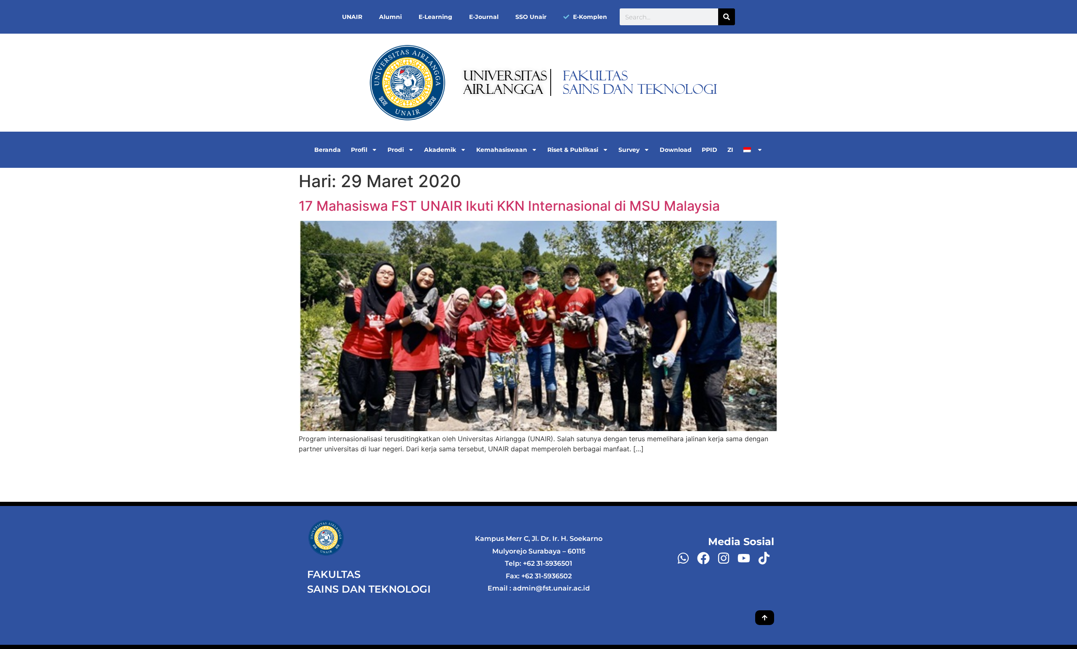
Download (676, 150)
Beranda (327, 150)
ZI (730, 150)
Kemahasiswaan (501, 150)
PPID (709, 150)
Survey (628, 150)
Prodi (395, 150)
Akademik (440, 150)
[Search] (726, 16)
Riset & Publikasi (572, 150)
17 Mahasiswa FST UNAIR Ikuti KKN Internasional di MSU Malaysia (509, 206)
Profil (359, 150)
